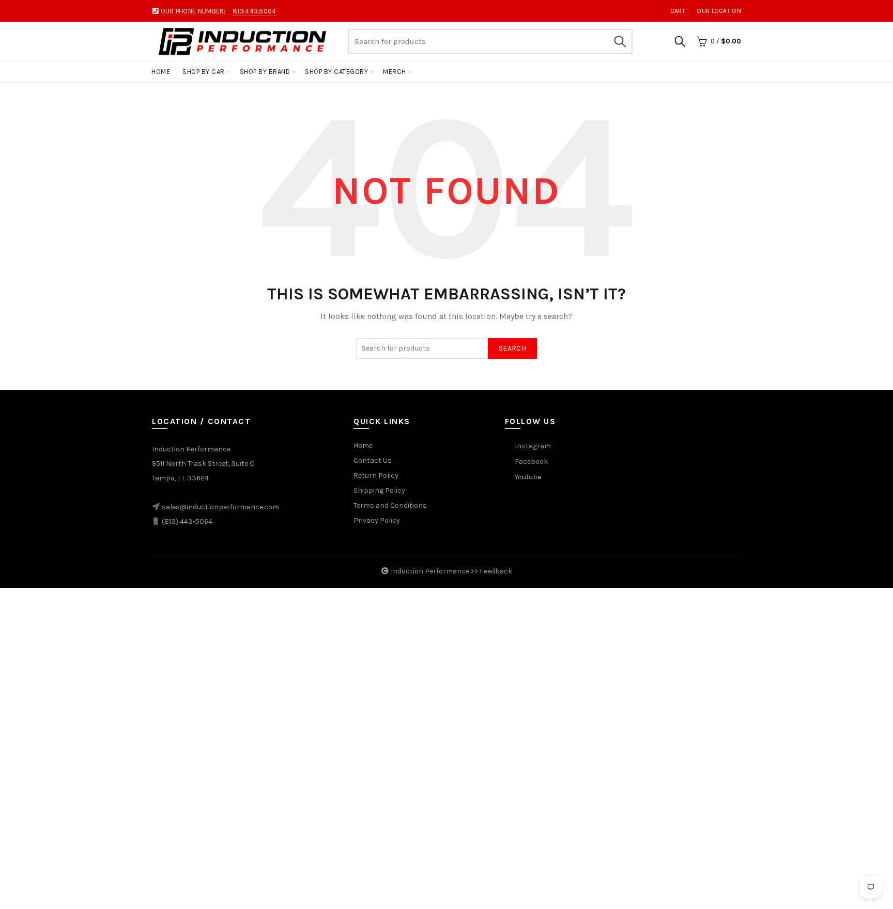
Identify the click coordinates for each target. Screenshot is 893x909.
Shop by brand (265, 71)
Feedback (496, 571)
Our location (719, 10)
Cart (677, 10)
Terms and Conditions (390, 505)
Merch (394, 71)
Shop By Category (336, 71)
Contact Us (372, 460)
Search (620, 41)
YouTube (528, 477)
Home (160, 71)
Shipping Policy (379, 490)
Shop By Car (203, 71)
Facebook (531, 461)
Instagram (533, 446)
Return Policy (375, 475)
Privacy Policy (376, 520)
